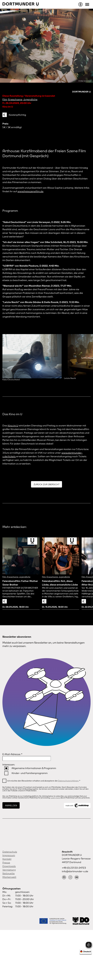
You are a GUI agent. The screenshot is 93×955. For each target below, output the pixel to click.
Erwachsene (15, 99)
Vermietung (9, 869)
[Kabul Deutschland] (32, 356)
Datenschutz (9, 851)
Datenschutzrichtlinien (68, 781)
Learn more (55, 798)
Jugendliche (30, 99)
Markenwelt (9, 876)
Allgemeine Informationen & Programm (34, 768)
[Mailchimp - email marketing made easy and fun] (77, 805)
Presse (6, 862)
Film (4, 99)
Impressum (8, 855)
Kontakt (6, 858)
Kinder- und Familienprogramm (30, 773)
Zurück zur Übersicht (47, 484)
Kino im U (13, 425)
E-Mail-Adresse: (12, 754)
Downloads (9, 866)
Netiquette (8, 873)
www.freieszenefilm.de (30, 191)
